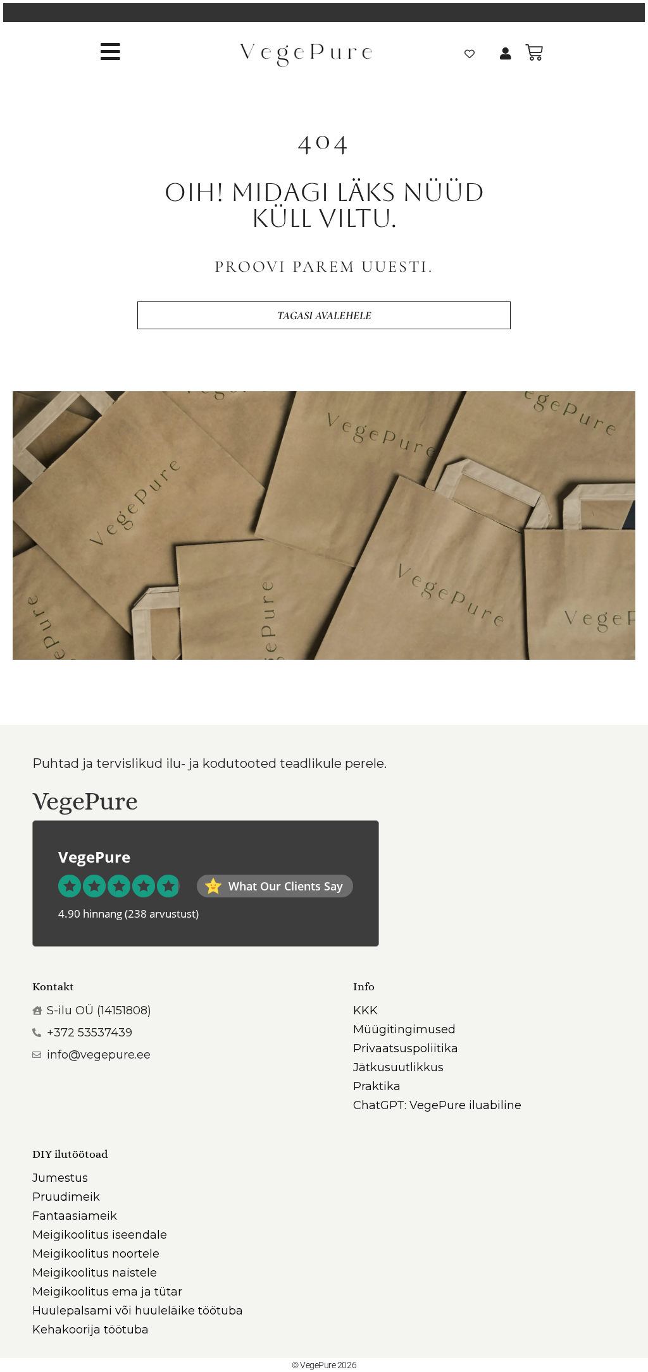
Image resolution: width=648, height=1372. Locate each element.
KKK (365, 1010)
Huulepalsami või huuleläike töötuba (137, 1311)
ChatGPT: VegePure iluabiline (437, 1105)
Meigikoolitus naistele (94, 1273)
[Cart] (534, 52)
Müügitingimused (404, 1029)
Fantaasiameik (74, 1216)
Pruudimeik (66, 1197)
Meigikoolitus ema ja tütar (107, 1292)
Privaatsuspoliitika (405, 1048)
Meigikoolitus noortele (95, 1254)
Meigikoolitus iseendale (99, 1235)
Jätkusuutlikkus (398, 1067)
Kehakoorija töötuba (90, 1330)
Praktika (377, 1086)
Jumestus (60, 1178)
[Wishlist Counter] (469, 54)
